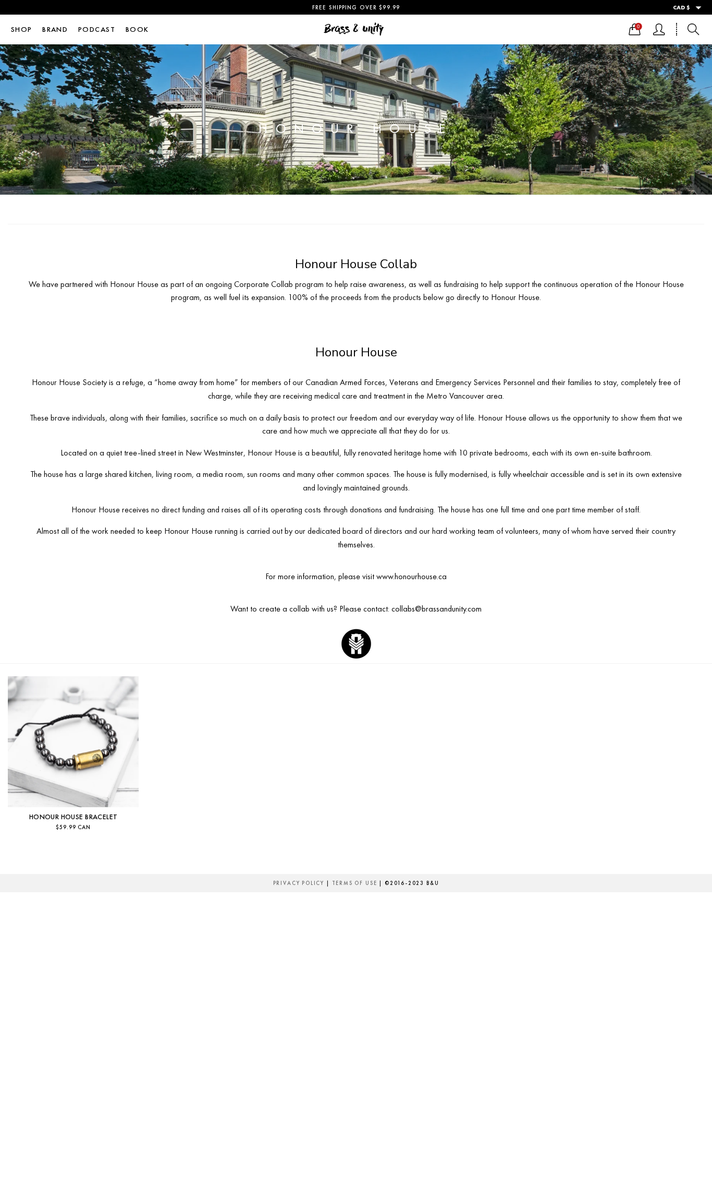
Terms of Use (354, 883)
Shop (21, 29)
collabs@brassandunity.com (436, 608)
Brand (55, 29)
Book (137, 29)
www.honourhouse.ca (411, 576)
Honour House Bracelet (73, 816)
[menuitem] (21, 29)
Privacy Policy (298, 883)
